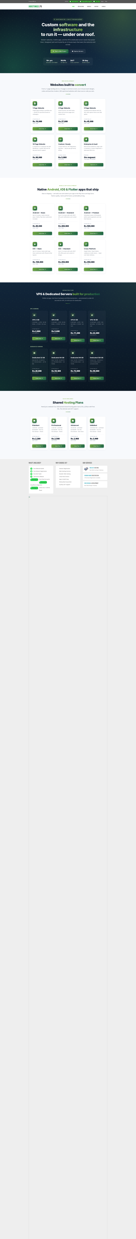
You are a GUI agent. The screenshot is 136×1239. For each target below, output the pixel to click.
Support (96, 6)
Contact (104, 6)
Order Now (41, 128)
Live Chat (98, 1)
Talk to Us (93, 164)
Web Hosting (81, 6)
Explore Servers (78, 51)
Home (73, 6)
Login (102, 1)
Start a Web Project (60, 51)
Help (106, 1)
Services (89, 6)
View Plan (38, 446)
